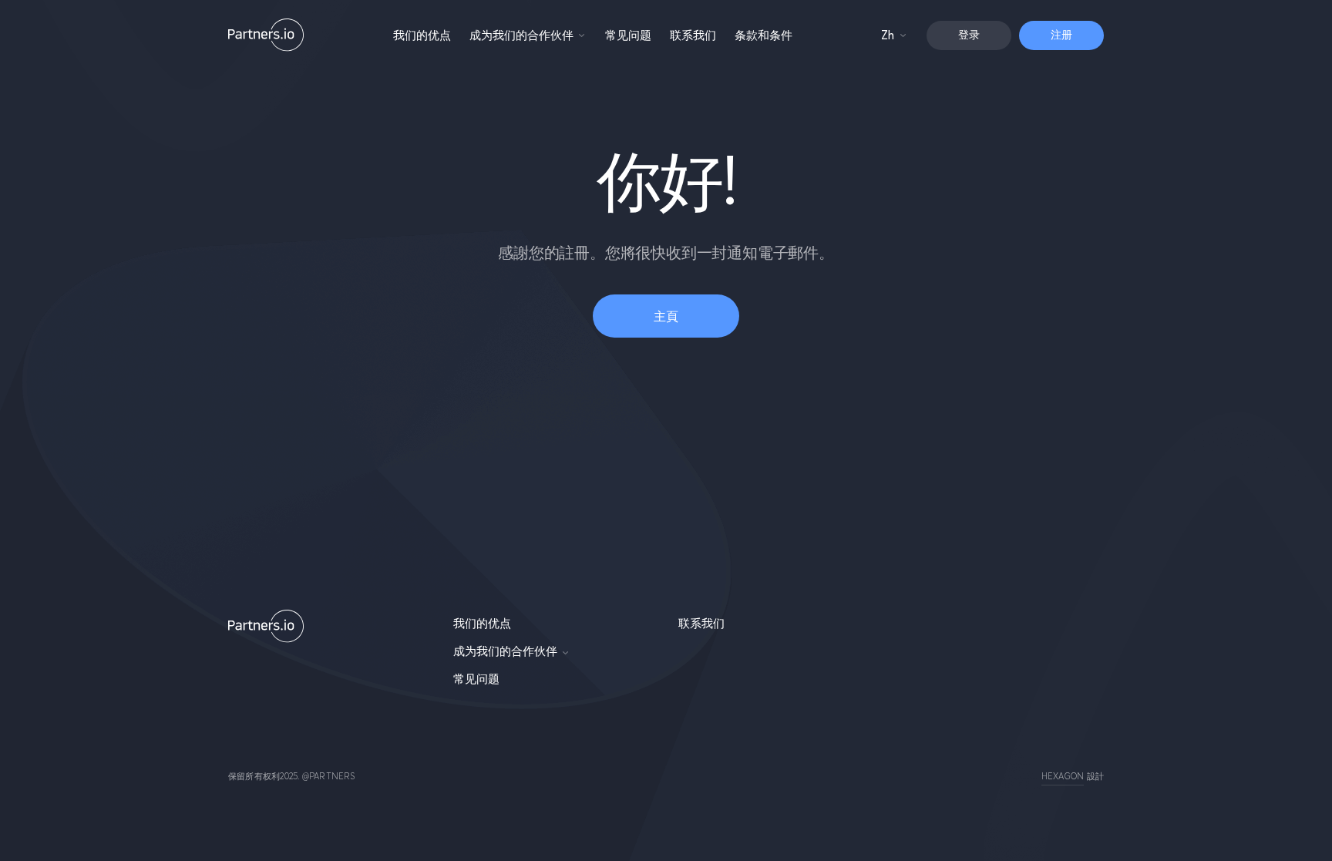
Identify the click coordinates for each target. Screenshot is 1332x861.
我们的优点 (422, 35)
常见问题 (628, 35)
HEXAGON (1063, 776)
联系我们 (693, 35)
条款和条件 (763, 35)
